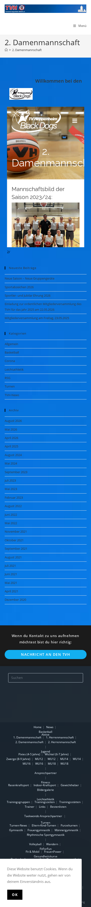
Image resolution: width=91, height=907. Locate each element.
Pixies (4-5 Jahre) (29, 754)
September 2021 (16, 548)
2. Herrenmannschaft (62, 742)
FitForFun (46, 849)
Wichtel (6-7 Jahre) (57, 754)
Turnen (10, 386)
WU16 (39, 764)
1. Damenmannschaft (27, 737)
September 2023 (16, 472)
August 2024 (13, 455)
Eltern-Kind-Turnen (44, 825)
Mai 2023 (11, 489)
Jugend (45, 751)
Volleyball (35, 844)
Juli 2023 (10, 480)
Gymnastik (16, 830)
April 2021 (11, 591)
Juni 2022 (11, 514)
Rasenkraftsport (18, 785)
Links (42, 807)
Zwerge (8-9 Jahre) (18, 759)
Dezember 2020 (15, 599)
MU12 (39, 759)
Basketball (12, 352)
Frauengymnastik (39, 830)
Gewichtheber (70, 785)
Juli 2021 (10, 566)
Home (38, 727)
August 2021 (13, 557)
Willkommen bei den (58, 81)
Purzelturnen (69, 825)
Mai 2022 (11, 523)
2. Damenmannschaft (27, 50)
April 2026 (11, 438)
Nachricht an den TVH (45, 654)
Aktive (45, 735)
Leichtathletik (14, 369)
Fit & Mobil (32, 852)
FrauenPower (52, 852)
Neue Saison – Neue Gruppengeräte (29, 278)
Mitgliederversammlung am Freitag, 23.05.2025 (37, 318)
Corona (10, 361)
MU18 (52, 764)
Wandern (52, 844)
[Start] (6, 50)
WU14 (77, 759)
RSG (7, 378)
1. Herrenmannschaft (60, 737)
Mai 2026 (11, 429)
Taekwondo (31, 816)
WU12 (52, 759)
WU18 (64, 764)
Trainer (29, 807)
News (49, 727)
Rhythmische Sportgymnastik (45, 835)
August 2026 (13, 421)
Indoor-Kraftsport (45, 785)
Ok (15, 894)
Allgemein (11, 344)
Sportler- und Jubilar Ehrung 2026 (27, 295)
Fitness (45, 782)
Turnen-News (18, 825)
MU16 (27, 764)
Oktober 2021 (14, 540)
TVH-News (12, 395)
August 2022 (13, 506)
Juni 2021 (11, 574)
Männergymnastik (66, 830)
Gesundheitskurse (45, 856)
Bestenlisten (58, 807)
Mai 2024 (11, 463)
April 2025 (11, 446)
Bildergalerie (45, 790)
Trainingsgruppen (18, 802)
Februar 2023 (14, 497)
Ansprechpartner (46, 773)
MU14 (64, 759)
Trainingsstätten (69, 802)
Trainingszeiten (45, 802)
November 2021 (16, 531)
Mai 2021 (11, 583)
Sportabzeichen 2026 (19, 287)
